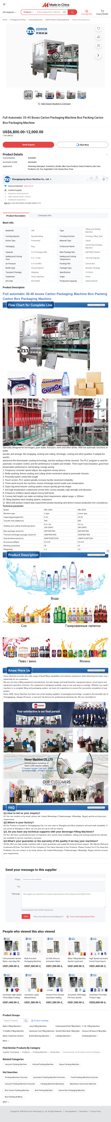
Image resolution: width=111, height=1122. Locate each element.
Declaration (83, 1111)
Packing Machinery (36, 20)
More (5, 1101)
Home (5, 20)
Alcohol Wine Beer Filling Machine (69, 1031)
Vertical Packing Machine (42, 1064)
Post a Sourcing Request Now (81, 916)
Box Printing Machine (44, 1090)
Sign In (7, 203)
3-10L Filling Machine (91, 1026)
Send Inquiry (28, 144)
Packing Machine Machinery (52, 1083)
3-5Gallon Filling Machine (13, 1031)
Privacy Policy (96, 1111)
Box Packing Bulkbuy (13, 1096)
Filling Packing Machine (80, 20)
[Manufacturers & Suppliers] (55, 4)
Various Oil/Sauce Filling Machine (95, 1031)
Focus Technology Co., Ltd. (38, 1111)
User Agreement (70, 1111)
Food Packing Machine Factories (84, 1077)
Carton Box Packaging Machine (71, 1090)
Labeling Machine (63, 1036)
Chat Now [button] (84, 145)
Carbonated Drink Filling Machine (69, 1026)
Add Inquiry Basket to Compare (56, 103)
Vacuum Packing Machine (16, 1064)
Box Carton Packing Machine (17, 1090)
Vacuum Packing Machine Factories (20, 1083)
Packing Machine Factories (16, 1077)
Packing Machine (89, 1036)
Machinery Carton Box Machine (83, 1083)
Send (26, 916)
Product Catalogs (40, 1020)
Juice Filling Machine (37, 1026)
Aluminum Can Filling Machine (41, 1031)
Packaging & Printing (18, 20)
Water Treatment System (13, 1036)
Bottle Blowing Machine (39, 1036)
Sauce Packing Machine (69, 1064)
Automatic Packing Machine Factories (49, 1077)
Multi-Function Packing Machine (57, 20)
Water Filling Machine (12, 1026)
